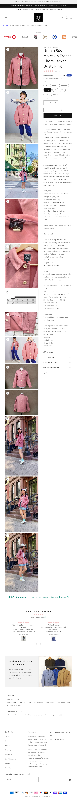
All (7, 25)
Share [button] (48, 373)
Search (7, 741)
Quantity (46, 99)
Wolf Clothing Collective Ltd (35, 796)
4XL (54, 94)
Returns (7, 745)
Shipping (46, 78)
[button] (6, 17)
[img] (38, 614)
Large (47, 90)
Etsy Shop (8, 763)
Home (2, 25)
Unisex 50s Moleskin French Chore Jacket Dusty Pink (28, 25)
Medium (64, 85)
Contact (7, 736)
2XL (62, 90)
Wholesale (8, 754)
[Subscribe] (36, 779)
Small (54, 85)
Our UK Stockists (10, 759)
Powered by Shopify (47, 796)
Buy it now (58, 116)
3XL (47, 94)
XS (46, 85)
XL (55, 90)
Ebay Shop (8, 768)
